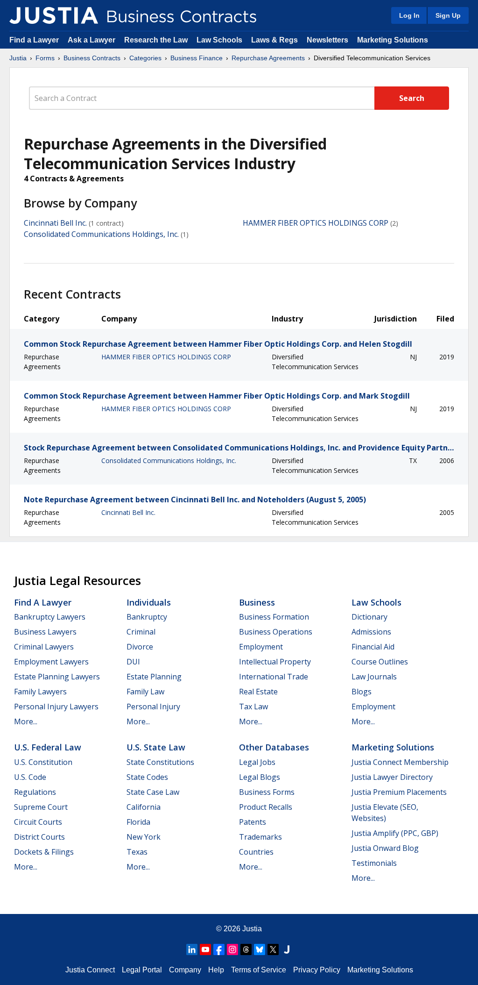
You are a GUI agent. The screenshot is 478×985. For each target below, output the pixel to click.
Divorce (140, 647)
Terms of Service (258, 970)
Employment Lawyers (51, 662)
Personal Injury (153, 706)
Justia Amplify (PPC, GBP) (394, 833)
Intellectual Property (275, 662)
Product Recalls (265, 807)
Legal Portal (142, 970)
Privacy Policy (316, 970)
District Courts (39, 837)
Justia (18, 58)
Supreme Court (41, 807)
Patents (252, 822)
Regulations (35, 792)
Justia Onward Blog (385, 848)
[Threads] (246, 949)
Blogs (361, 691)
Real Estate (258, 691)
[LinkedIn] (191, 949)
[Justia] (53, 15)
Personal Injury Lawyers (56, 706)
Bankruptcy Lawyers (49, 617)
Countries (256, 852)
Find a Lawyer (34, 40)
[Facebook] (219, 949)
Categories (145, 58)
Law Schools (219, 40)
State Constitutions (160, 762)
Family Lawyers (40, 691)
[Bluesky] (259, 949)
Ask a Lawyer (92, 40)
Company (185, 970)
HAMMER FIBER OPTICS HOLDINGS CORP (315, 223)
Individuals (149, 602)
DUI (133, 662)
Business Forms (267, 792)
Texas (137, 852)
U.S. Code (30, 777)
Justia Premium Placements (399, 792)
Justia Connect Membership (400, 762)
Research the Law (156, 40)
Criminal (141, 632)
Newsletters (327, 40)
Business (257, 602)
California (144, 807)
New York (144, 837)
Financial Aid (372, 647)
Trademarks (260, 837)
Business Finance (196, 58)
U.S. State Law (156, 747)
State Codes (147, 777)
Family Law (145, 691)
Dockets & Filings (44, 852)
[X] (273, 949)
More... (25, 721)
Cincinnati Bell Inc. (55, 223)
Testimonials (374, 863)
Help (216, 970)
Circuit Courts (38, 822)
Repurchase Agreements (268, 58)
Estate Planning (154, 676)
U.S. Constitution (43, 762)
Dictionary (369, 617)
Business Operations (275, 632)
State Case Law (153, 792)
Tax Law (253, 706)
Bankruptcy (147, 617)
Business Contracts (91, 58)
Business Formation (274, 617)
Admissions (371, 632)
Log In (409, 15)
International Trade (273, 676)
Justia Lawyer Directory (392, 777)
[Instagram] (232, 949)
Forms (45, 58)
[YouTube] (205, 949)
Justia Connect (90, 970)
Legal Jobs (257, 762)
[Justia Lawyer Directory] (286, 949)
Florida (138, 822)
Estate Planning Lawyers (57, 676)
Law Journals (374, 676)
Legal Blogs (259, 777)
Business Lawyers (45, 632)
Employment (261, 647)
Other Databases (274, 747)
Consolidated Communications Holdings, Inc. (101, 234)
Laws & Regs (274, 40)
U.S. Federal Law (47, 747)
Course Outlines (379, 662)
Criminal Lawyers (44, 647)
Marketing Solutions (392, 40)
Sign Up (448, 15)
